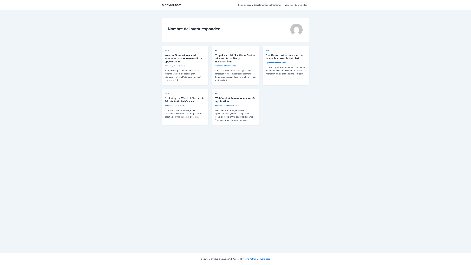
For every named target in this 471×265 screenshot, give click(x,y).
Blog (167, 50)
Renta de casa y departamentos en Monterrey (259, 5)
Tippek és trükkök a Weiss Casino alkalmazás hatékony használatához (235, 58)
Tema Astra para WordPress (257, 259)
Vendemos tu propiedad (296, 5)
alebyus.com (172, 5)
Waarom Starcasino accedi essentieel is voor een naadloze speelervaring (183, 58)
